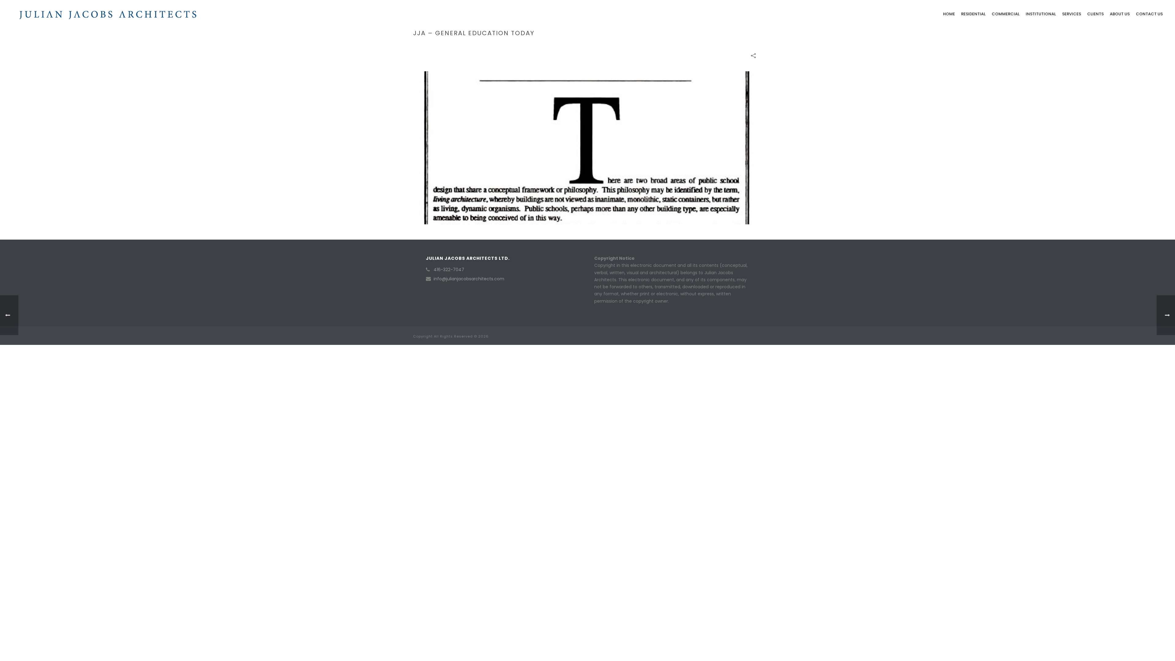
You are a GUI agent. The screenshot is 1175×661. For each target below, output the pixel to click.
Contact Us (1149, 14)
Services (1071, 14)
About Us (1120, 14)
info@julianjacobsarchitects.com (469, 279)
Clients (1095, 14)
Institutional (1041, 14)
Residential (973, 14)
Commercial (1006, 14)
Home (949, 14)
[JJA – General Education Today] (587, 147)
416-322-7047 (449, 269)
